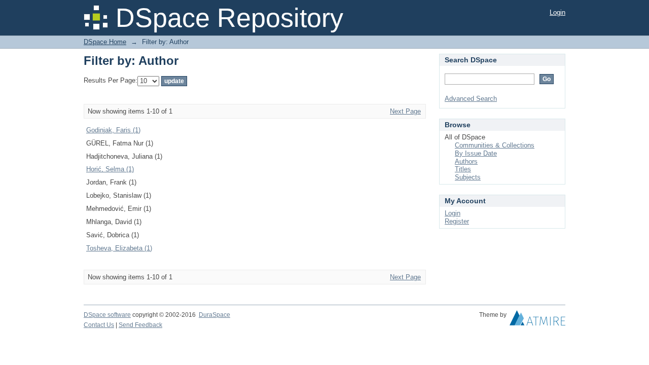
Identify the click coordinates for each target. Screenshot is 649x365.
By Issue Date (476, 153)
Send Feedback (140, 324)
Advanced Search (471, 98)
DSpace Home (105, 42)
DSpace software (107, 314)
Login (557, 12)
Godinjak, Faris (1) (113, 130)
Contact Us (99, 324)
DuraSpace (214, 314)
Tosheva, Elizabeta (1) (119, 248)
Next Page (405, 111)
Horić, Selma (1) (110, 169)
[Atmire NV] (537, 320)
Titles (463, 169)
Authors (466, 161)
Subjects (468, 177)
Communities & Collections (494, 145)
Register (457, 221)
